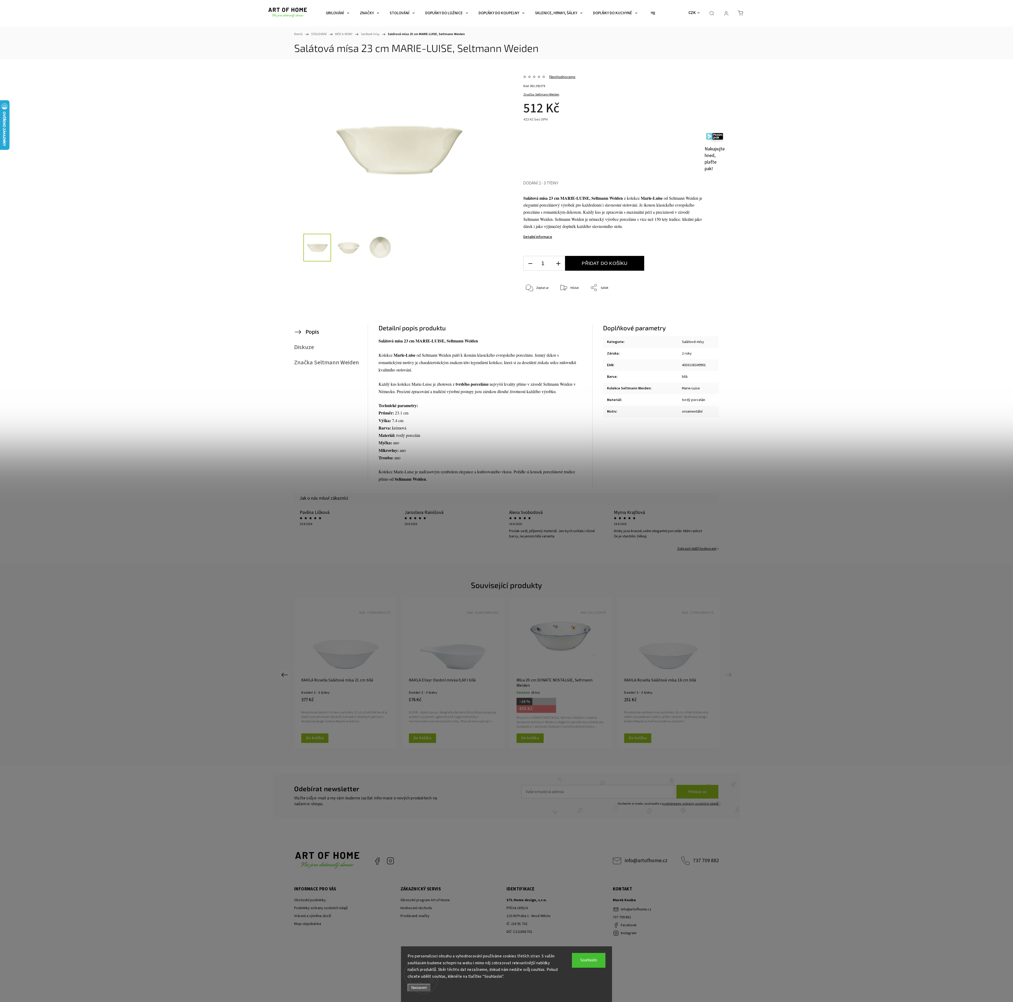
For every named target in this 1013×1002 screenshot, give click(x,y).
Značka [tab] (326, 362)
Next (729, 675)
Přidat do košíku (604, 263)
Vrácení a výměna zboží (312, 916)
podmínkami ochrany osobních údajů (690, 803)
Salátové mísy (693, 342)
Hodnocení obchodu (416, 908)
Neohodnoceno (562, 77)
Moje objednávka (307, 924)
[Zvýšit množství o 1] (558, 263)
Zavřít (693, 305)
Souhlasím (588, 960)
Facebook (377, 861)
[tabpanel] (345, 673)
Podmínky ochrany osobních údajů (321, 908)
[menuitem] (337, 13)
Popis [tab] (312, 332)
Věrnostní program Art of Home (425, 900)
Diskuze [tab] (304, 347)
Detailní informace (537, 237)
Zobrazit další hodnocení (696, 548)
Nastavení (419, 988)
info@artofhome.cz (646, 860)
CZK (692, 13)
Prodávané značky (414, 916)
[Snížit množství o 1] (530, 263)
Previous (285, 675)
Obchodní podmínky (310, 900)
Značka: (541, 94)
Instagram (390, 861)
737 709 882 (706, 860)
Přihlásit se (697, 792)
